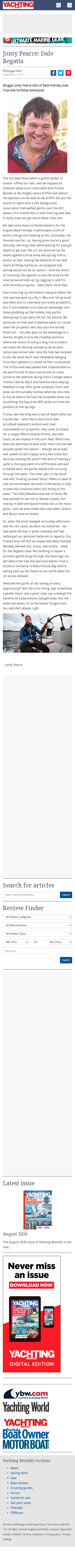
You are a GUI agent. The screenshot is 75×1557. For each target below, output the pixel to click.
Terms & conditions (32, 1534)
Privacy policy (53, 1534)
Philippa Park (12, 71)
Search (66, 894)
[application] (37, 633)
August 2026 (15, 1234)
